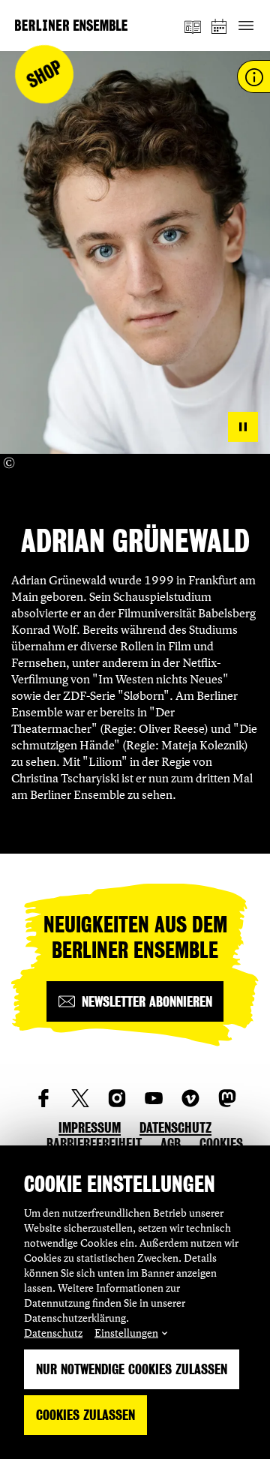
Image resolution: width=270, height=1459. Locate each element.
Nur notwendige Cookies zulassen (131, 1369)
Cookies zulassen (85, 1415)
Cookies (221, 1143)
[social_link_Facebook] (43, 1098)
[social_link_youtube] (154, 1098)
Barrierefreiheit (94, 1143)
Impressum (89, 1128)
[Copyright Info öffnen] (9, 462)
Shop (44, 74)
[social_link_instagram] (117, 1098)
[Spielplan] (220, 26)
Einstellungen (126, 1332)
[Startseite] (71, 25)
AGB (170, 1143)
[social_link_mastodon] (227, 1098)
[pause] (243, 427)
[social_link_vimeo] (191, 1098)
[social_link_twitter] (80, 1098)
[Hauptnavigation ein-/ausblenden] (245, 26)
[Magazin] (192, 25)
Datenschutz (53, 1332)
